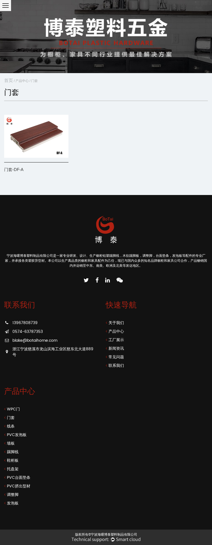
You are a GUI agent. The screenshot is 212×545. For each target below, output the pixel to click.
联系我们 (116, 365)
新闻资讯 (116, 348)
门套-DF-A (13, 169)
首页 (8, 80)
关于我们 (116, 323)
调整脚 (12, 494)
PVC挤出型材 (18, 486)
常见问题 (116, 357)
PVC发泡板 (16, 435)
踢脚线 (12, 452)
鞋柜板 (12, 460)
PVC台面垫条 (18, 477)
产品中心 (22, 81)
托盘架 (12, 469)
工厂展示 (116, 340)
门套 (11, 418)
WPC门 (13, 409)
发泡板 (12, 503)
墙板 (11, 443)
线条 (11, 426)
